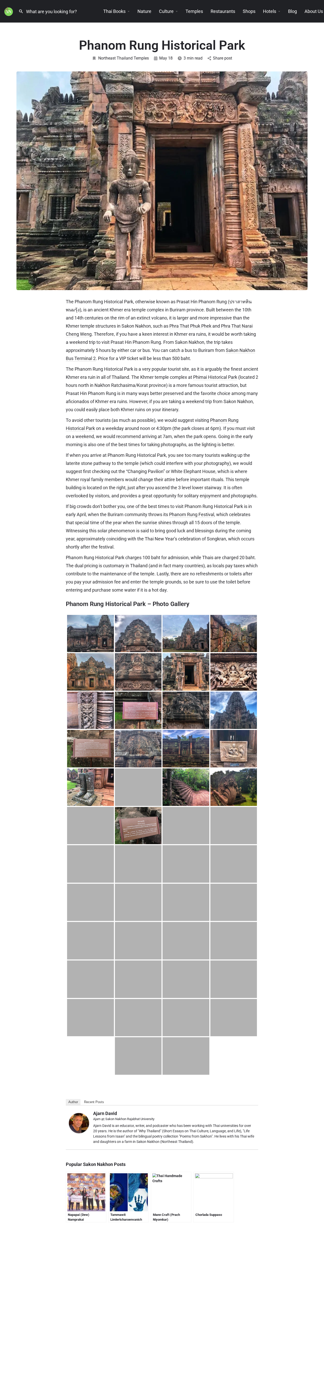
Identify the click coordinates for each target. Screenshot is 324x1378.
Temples (194, 11)
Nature (144, 11)
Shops (249, 11)
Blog (292, 11)
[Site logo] (9, 11)
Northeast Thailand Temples (123, 58)
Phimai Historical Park (215, 377)
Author (73, 1102)
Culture (166, 11)
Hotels (269, 11)
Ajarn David (105, 1113)
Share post (222, 58)
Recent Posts (94, 1102)
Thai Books (114, 11)
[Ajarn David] (79, 1123)
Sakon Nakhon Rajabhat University (129, 1119)
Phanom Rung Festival (191, 514)
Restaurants (223, 11)
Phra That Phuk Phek (190, 326)
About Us (314, 11)
